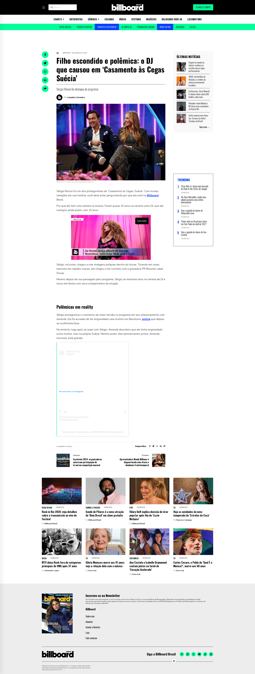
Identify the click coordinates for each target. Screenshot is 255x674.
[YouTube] (199, 654)
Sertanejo (134, 558)
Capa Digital (65, 27)
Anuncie (89, 621)
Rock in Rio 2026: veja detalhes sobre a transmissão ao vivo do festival (59, 515)
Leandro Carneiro (76, 97)
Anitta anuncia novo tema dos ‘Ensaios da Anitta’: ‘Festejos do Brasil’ (198, 118)
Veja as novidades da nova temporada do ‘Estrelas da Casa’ (191, 513)
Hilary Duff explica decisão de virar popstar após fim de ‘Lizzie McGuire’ (148, 515)
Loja (87, 632)
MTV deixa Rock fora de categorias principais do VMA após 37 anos (61, 564)
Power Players (84, 27)
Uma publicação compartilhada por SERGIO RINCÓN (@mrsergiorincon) (92, 432)
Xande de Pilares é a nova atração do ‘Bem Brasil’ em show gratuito (105, 513)
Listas (193, 27)
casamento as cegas (64, 446)
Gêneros (92, 19)
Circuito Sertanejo (106, 27)
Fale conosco (91, 638)
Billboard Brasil (51, 523)
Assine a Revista (93, 627)
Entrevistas (75, 19)
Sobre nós (90, 616)
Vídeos (122, 19)
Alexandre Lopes (52, 570)
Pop (131, 507)
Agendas (180, 27)
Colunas (109, 19)
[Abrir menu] (43, 7)
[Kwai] (211, 654)
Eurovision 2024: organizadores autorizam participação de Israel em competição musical (87, 462)
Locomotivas (194, 19)
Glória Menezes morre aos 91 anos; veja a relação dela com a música (105, 564)
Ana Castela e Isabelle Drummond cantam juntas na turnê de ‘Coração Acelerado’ (148, 566)
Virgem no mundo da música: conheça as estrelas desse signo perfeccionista (197, 67)
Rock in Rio (165, 27)
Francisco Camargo (184, 520)
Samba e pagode (93, 507)
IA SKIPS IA (127, 27)
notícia (146, 319)
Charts (58, 19)
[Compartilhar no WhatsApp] (45, 71)
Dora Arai (92, 570)
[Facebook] (182, 654)
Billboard (153, 195)
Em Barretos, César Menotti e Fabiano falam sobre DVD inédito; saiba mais (199, 94)
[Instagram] (188, 654)
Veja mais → (204, 127)
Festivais (136, 19)
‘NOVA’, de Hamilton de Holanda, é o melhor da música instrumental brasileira (197, 81)
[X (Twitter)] (193, 654)
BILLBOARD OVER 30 (172, 19)
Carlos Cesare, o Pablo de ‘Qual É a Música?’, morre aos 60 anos (192, 564)
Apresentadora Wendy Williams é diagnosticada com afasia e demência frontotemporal (134, 462)
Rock (44, 558)
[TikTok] (205, 654)
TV (57, 52)
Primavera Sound (145, 27)
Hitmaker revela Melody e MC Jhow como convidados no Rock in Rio (199, 106)
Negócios (151, 19)
